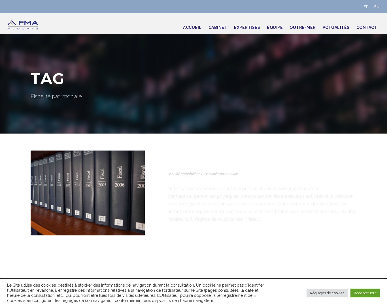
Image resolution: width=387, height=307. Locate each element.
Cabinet (218, 27)
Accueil (192, 27)
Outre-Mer (303, 27)
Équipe (275, 27)
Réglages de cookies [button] (327, 293)
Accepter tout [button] (365, 293)
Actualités (336, 27)
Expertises (247, 27)
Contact (366, 27)
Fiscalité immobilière (183, 173)
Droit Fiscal (187, 165)
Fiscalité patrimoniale (221, 173)
